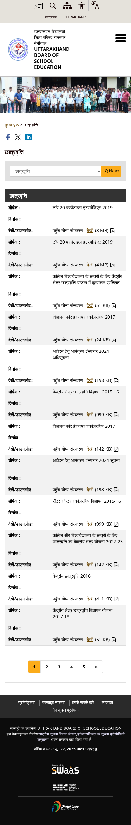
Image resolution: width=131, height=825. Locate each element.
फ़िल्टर (114, 170)
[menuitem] (52, 5)
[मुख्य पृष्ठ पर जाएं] (38, 6)
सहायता (107, 702)
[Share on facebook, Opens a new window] (8, 137)
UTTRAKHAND (74, 17)
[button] (120, 38)
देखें (90, 230)
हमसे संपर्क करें (83, 702)
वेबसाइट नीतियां (53, 702)
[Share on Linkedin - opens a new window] (29, 137)
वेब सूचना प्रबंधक (66, 710)
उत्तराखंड (51, 17)
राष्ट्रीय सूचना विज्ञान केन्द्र (57, 733)
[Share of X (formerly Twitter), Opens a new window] (18, 137)
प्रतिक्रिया (26, 702)
